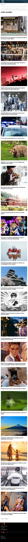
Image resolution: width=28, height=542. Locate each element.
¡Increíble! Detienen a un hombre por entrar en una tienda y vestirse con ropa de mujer (12, 113)
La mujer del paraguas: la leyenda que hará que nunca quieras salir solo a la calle (13, 339)
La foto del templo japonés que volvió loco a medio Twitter (12, 213)
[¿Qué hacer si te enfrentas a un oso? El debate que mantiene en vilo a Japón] (14, 150)
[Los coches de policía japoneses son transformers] (14, 126)
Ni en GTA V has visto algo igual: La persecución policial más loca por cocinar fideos (14, 38)
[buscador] (25, 2)
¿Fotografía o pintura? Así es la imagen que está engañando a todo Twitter (12, 438)
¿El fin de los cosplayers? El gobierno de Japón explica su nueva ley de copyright (13, 514)
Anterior (2, 518)
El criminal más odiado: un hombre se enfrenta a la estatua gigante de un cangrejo (12, 263)
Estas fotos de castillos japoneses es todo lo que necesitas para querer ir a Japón (12, 288)
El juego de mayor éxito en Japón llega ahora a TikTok (13, 388)
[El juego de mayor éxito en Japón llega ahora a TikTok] (14, 377)
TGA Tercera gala (20, 0)
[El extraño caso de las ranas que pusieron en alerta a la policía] (14, 401)
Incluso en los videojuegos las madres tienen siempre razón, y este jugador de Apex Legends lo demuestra (13, 364)
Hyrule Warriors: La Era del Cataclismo (14, 0)
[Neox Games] (4, 2)
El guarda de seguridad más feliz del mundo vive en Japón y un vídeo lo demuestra (12, 488)
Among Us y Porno (8, 0)
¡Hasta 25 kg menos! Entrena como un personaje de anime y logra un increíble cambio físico (13, 88)
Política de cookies (3, 537)
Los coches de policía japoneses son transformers (12, 138)
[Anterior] (5, 0)
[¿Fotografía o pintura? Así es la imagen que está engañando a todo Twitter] (14, 426)
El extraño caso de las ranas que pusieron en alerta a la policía (13, 413)
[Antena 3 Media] (2, 532)
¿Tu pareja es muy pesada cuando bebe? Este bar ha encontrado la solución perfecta (13, 63)
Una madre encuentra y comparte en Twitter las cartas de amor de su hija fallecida (13, 463)
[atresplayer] (24, 2)
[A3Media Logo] (3, 524)
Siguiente (6, 518)
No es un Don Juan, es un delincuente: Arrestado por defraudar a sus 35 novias (13, 188)
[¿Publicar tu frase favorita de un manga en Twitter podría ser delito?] (14, 301)
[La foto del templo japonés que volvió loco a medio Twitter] (14, 201)
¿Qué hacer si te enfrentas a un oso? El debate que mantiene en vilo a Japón (12, 163)
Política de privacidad (3, 536)
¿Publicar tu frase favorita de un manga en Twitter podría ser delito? (12, 314)
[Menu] (27, 2)
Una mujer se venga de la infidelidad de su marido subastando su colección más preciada (12, 238)
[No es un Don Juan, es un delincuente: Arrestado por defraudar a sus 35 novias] (14, 176)
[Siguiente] (26, 0)
